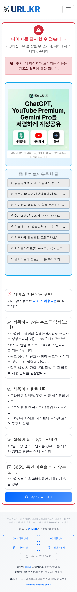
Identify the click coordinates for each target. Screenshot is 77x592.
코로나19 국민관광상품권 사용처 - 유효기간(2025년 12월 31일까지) (40, 194)
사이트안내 (22, 538)
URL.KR (32, 528)
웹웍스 (28, 566)
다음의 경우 (27, 68)
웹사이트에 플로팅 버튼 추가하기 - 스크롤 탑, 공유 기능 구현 (40, 259)
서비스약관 (22, 547)
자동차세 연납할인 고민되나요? (36, 237)
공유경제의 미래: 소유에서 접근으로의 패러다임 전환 (40, 183)
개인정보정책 (58, 547)
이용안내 (58, 538)
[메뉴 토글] (68, 9)
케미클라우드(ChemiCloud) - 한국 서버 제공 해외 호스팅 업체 (40, 248)
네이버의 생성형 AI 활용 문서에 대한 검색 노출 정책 (40, 205)
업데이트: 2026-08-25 (40, 556)
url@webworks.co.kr (38, 584)
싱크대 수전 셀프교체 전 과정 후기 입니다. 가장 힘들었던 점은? (40, 226)
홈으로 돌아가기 (41, 497)
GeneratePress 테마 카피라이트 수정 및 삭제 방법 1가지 (40, 215)
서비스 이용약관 (45, 301)
